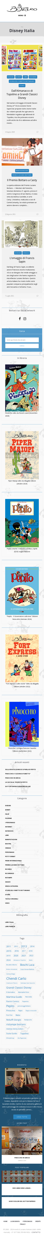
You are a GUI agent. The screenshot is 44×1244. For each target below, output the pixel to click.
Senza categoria (11, 886)
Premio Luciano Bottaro (22, 175)
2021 (23, 955)
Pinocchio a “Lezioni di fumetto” (17, 774)
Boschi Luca (27, 964)
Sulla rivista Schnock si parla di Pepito (20, 769)
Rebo (18, 1015)
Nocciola (28, 997)
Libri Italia (9, 922)
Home (5, 1221)
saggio (7, 882)
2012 (16, 946)
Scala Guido (11, 1033)
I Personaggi (10, 823)
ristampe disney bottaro (14, 1029)
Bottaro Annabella (11, 969)
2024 (8, 960)
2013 (24, 946)
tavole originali (11, 899)
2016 (17, 951)
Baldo (30, 960)
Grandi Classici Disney (18, 987)
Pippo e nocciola (31, 1010)
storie (22, 85)
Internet (8, 827)
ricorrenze (9, 873)
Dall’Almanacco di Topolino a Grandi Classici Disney (22, 94)
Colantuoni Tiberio (11, 983)
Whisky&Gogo (10, 1038)
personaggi (9, 852)
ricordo (8, 869)
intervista (9, 831)
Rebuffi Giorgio (13, 1019)
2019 (8, 955)
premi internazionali (13, 861)
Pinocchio (10, 1010)
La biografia (15, 1221)
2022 (31, 955)
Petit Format (10, 856)
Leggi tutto (22, 1117)
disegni (11, 77)
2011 (8, 946)
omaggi (26, 253)
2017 (23, 951)
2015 (8, 950)
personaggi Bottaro (24, 1006)
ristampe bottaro (16, 1024)
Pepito (10, 1006)
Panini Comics (12, 1001)
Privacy (22, 1224)
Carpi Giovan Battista (27, 969)
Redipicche (28, 1020)
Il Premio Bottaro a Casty (22, 180)
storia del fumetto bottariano (22, 81)
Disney (18, 77)
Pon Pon (9, 1015)
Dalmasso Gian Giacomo (28, 983)
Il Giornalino (10, 992)
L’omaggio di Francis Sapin (22, 259)
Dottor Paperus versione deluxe (18, 786)
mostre (8, 844)
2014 (32, 946)
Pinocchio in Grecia (12, 778)
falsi (7, 814)
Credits (38, 1221)
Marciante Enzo (23, 992)
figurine (8, 818)
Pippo (20, 1010)
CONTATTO (36, 1232)
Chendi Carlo (16, 978)
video (7, 903)
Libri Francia (10, 926)
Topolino (24, 1033)
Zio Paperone (22, 1038)
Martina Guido (14, 996)
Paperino (25, 1001)
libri (25, 77)
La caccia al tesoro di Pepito (16, 782)
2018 (30, 951)
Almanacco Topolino (20, 960)
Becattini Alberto (11, 965)
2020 (16, 955)
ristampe (32, 77)
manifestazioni (22, 170)
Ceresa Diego (10, 974)
